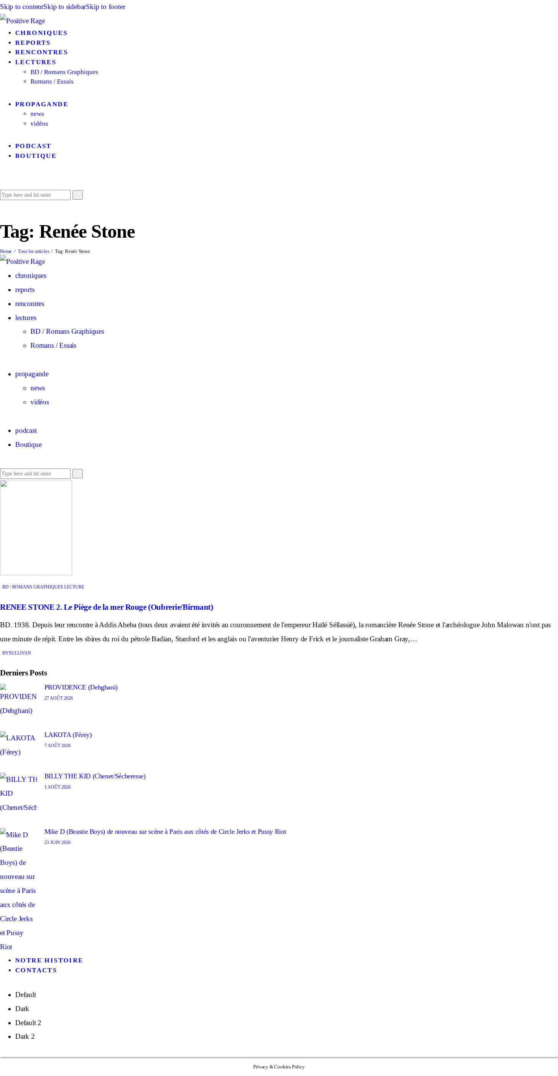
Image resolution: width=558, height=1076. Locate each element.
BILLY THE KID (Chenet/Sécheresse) (95, 776)
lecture (74, 587)
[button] (3, 180)
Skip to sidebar (64, 7)
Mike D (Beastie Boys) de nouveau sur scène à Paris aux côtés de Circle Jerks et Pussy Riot (165, 831)
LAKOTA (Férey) (68, 734)
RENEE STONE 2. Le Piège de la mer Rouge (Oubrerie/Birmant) (106, 607)
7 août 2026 (57, 745)
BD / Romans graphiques (32, 587)
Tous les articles (33, 251)
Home (6, 251)
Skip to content (21, 7)
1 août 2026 (57, 787)
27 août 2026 (58, 698)
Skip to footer (105, 7)
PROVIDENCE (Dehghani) (81, 687)
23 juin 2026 (57, 842)
